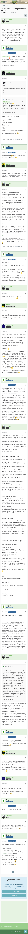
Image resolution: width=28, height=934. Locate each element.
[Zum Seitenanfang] (25, 931)
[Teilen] (25, 15)
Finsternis (5, 56)
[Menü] (26, 1)
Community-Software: (14, 931)
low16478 (16, 246)
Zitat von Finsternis (10, 83)
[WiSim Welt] (3, 1)
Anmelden (14, 895)
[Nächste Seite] (19, 872)
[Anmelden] (22, 2)
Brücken (12, 216)
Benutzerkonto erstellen (14, 891)
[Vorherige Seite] (8, 872)
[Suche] (18, 1)
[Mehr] (25, 26)
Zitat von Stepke (9, 99)
